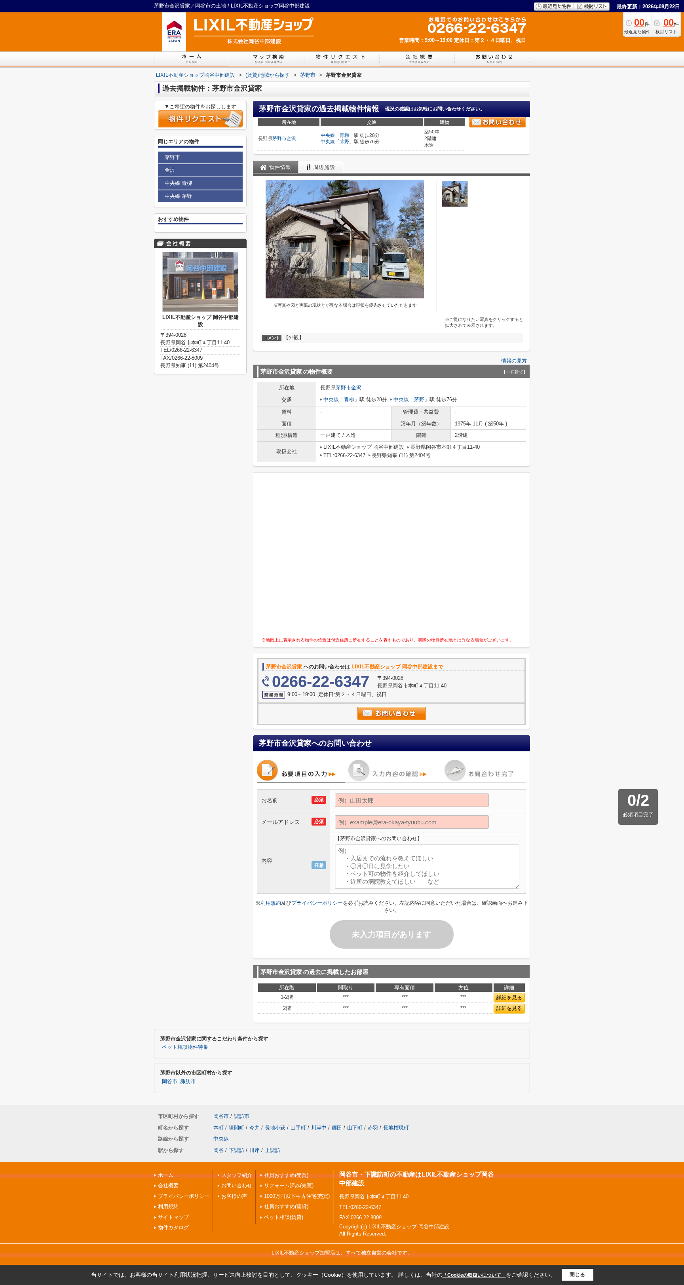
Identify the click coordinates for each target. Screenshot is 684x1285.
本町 (218, 1128)
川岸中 (319, 1128)
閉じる (577, 1274)
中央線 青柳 (178, 183)
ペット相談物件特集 (185, 1047)
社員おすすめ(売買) (286, 1175)
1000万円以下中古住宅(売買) (297, 1196)
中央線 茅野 (178, 196)
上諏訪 (272, 1150)
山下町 (355, 1128)
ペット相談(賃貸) (283, 1217)
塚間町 (236, 1128)
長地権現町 (396, 1128)
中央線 (328, 135)
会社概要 (168, 1185)
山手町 (298, 1128)
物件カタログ (173, 1227)
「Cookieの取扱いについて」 (474, 1275)
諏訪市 (188, 1081)
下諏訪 (236, 1150)
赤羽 (373, 1128)
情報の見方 (514, 361)
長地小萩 (275, 1128)
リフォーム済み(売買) (289, 1185)
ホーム (165, 1175)
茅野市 (279, 138)
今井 (254, 1128)
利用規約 (270, 903)
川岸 (254, 1150)
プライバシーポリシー (317, 903)
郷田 (337, 1128)
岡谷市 (169, 1081)
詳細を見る (509, 997)
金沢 (291, 138)
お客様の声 (234, 1196)
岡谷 (218, 1150)
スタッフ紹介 (236, 1175)
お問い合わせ (236, 1185)
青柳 (344, 135)
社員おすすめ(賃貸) (286, 1206)
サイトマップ (173, 1217)
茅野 (344, 141)
